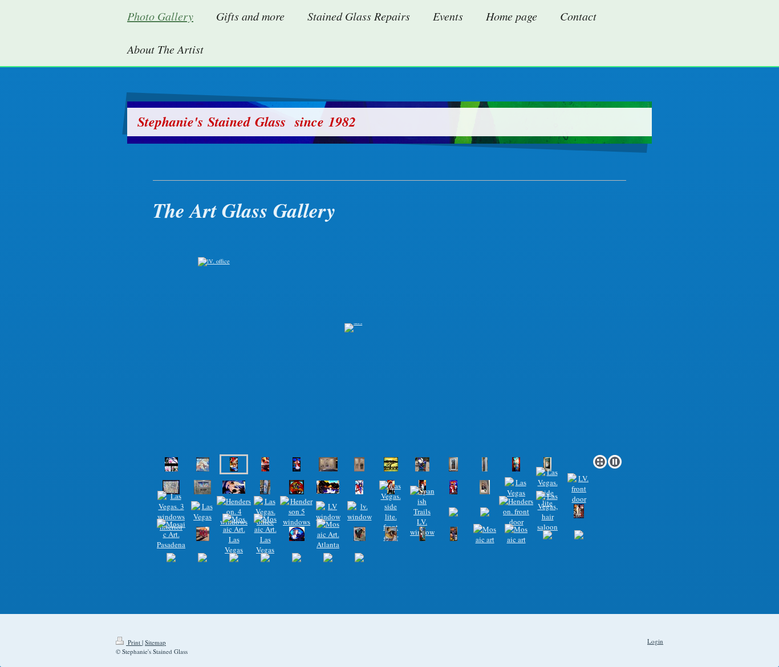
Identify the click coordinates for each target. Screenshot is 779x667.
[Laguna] (422, 534)
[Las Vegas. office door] (516, 464)
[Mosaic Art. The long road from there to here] (360, 534)
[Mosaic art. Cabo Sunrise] (453, 534)
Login (655, 641)
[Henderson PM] (265, 464)
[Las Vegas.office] (453, 464)
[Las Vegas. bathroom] (202, 487)
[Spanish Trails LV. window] (422, 511)
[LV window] (328, 511)
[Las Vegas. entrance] (547, 464)
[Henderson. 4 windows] (234, 511)
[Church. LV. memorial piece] (297, 464)
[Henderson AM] (389, 344)
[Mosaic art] (484, 534)
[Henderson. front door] (485, 487)
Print (134, 642)
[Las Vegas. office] (328, 464)
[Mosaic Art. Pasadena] (579, 511)
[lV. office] (202, 464)
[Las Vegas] (359, 487)
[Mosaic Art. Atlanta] (328, 534)
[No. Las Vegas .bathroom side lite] (265, 487)
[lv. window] (359, 511)
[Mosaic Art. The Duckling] (391, 534)
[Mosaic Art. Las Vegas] (233, 534)
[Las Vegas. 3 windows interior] (171, 511)
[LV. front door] (578, 488)
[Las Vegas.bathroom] (233, 487)
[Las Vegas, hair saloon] (547, 511)
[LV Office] (296, 487)
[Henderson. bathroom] (171, 487)
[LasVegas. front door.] (328, 487)
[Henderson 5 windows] (296, 511)
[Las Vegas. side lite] (547, 487)
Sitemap (155, 642)
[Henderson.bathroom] (171, 464)
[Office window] (391, 464)
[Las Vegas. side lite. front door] (390, 511)
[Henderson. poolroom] (422, 464)
